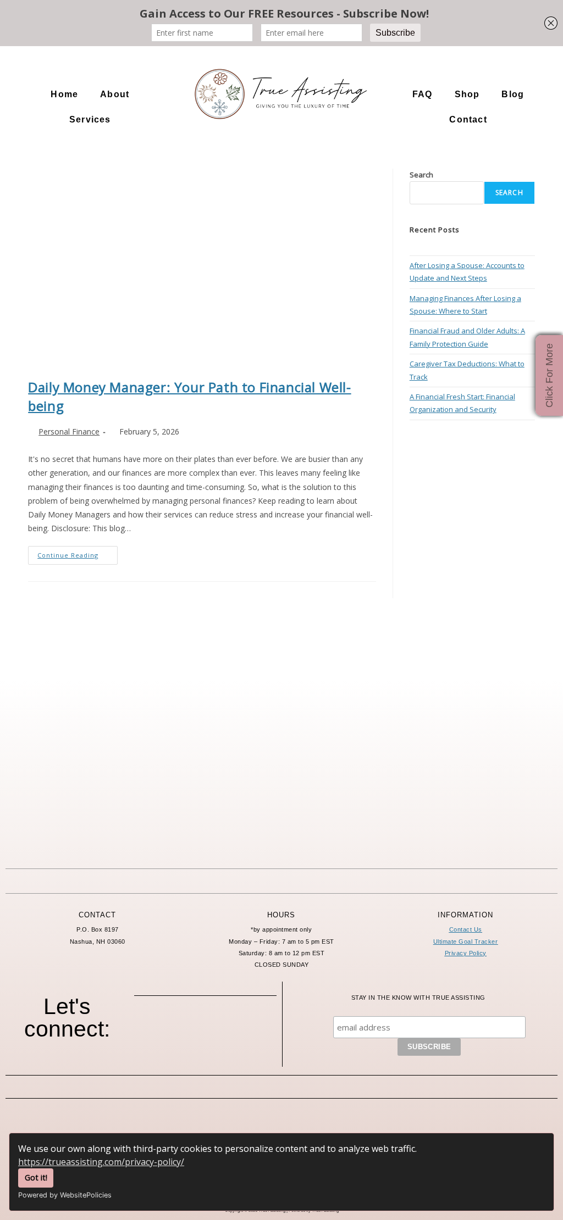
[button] (117, 94)
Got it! (36, 1177)
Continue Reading (77, 552)
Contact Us (465, 929)
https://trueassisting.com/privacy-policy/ (101, 1162)
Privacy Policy (466, 953)
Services (90, 119)
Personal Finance (69, 431)
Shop (467, 94)
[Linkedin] (250, 1027)
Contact (468, 119)
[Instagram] (190, 1027)
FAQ (422, 94)
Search (421, 175)
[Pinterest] (220, 1027)
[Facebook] (160, 1027)
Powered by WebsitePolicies (65, 1195)
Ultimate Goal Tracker (465, 941)
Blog (512, 94)
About (114, 94)
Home (64, 94)
